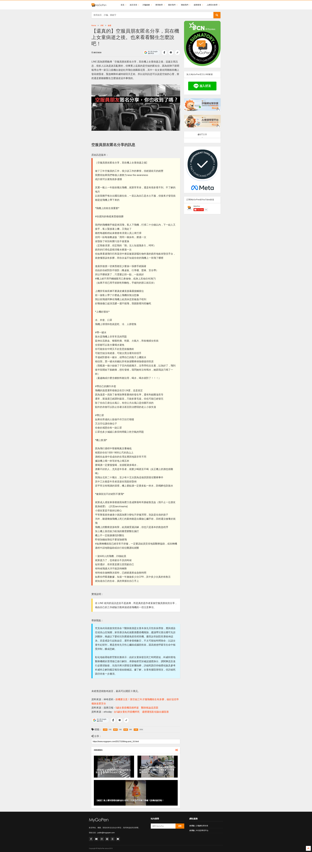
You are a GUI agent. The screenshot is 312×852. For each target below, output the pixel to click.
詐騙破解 (146, 5)
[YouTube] (96, 839)
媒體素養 (197, 5)
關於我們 (172, 5)
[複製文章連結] (177, 52)
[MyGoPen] (98, 5)
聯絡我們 (184, 5)
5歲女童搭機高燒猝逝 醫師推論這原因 (136, 707)
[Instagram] (102, 839)
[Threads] (112, 839)
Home (93, 25)
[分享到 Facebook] (164, 52)
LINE (102, 25)
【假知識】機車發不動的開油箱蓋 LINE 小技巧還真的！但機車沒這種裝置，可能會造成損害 (157, 770)
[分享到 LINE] (171, 52)
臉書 (109, 25)
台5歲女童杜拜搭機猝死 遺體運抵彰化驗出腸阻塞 (141, 711)
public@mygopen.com (106, 833)
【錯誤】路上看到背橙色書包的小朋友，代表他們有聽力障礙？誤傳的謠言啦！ (130, 800)
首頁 (122, 5)
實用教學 (159, 5)
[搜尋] (216, 15)
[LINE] (107, 839)
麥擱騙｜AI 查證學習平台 (198, 830)
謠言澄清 (133, 5)
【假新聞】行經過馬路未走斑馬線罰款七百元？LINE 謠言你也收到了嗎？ (113, 771)
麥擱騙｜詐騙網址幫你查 (198, 826)
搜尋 (179, 826)
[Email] (118, 839)
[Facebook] (91, 839)
